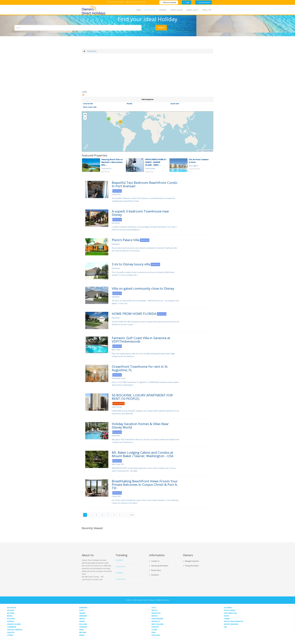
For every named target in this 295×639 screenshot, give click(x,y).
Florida (129, 103)
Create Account (204, 2)
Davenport (116, 244)
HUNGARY (119, 560)
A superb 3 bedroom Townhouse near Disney (140, 213)
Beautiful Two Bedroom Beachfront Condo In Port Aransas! (144, 184)
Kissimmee (116, 223)
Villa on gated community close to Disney (143, 288)
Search (161, 27)
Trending (163, 10)
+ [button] (85, 114)
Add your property (169, 2)
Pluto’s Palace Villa (125, 240)
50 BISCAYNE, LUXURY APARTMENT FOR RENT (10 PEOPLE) (142, 397)
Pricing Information (191, 566)
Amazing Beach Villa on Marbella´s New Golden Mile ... (112, 162)
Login (187, 2)
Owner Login (191, 10)
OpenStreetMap (208, 150)
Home (138, 10)
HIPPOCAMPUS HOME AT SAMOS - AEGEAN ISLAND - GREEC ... (155, 162)
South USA (174, 103)
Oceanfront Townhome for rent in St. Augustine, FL (140, 368)
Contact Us (155, 561)
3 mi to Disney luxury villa (131, 264)
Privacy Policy (156, 570)
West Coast (116, 350)
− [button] (85, 118)
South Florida (117, 407)
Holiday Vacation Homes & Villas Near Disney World (140, 425)
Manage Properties (191, 561)
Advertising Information (159, 566)
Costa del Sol (106, 168)
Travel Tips (206, 10)
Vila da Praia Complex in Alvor (199, 160)
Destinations (149, 10)
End (131, 515)
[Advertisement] (147, 72)
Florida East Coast (118, 378)
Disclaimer (155, 575)
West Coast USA (89, 107)
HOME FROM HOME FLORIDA (134, 313)
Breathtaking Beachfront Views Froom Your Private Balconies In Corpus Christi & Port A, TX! (145, 484)
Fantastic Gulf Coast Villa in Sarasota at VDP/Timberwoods (141, 339)
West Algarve (193, 166)
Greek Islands (150, 168)
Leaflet (199, 150)
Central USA (88, 103)
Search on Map (176, 10)
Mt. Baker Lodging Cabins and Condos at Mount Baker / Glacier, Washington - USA (142, 454)
